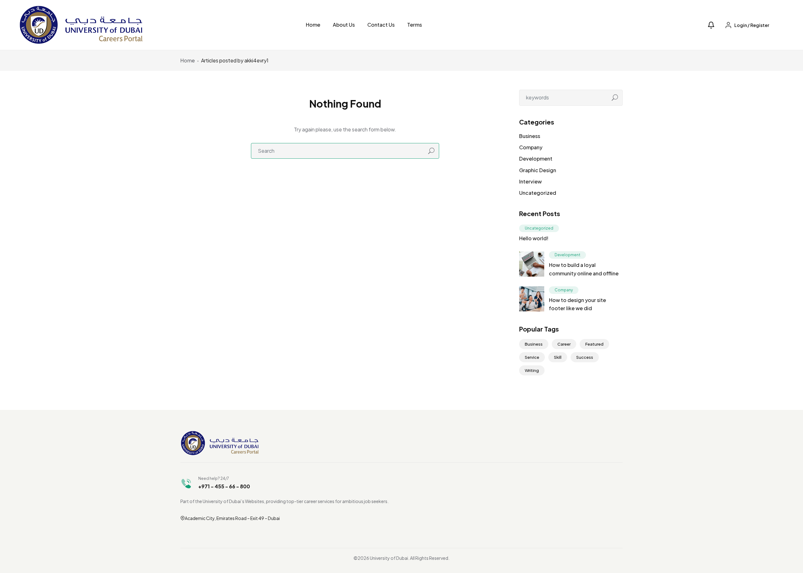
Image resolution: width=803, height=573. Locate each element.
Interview (530, 181)
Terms (414, 24)
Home (313, 24)
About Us (344, 24)
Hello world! (533, 238)
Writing (532, 370)
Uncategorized (537, 192)
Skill (557, 357)
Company (530, 147)
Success (584, 357)
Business (529, 136)
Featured (594, 344)
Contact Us (381, 24)
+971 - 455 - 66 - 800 (224, 486)
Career (564, 344)
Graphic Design (537, 170)
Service (532, 357)
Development (535, 158)
